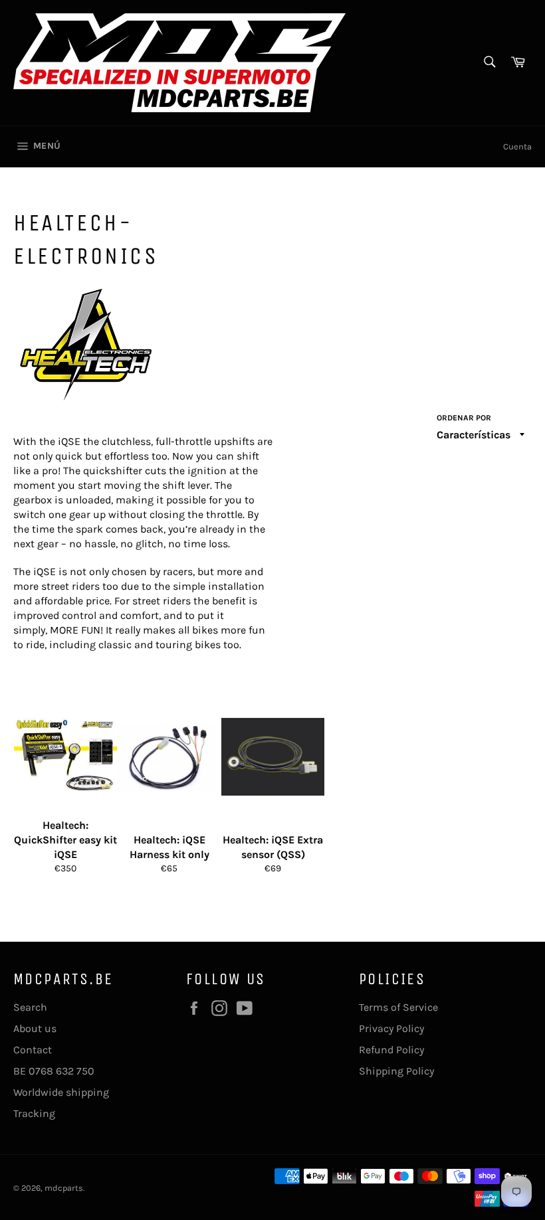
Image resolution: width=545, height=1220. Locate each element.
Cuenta (517, 146)
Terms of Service (398, 1007)
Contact (32, 1049)
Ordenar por (464, 417)
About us (34, 1028)
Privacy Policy (391, 1028)
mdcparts (64, 1188)
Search (30, 1007)
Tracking (34, 1113)
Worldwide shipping (61, 1092)
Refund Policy (391, 1049)
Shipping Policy (396, 1071)
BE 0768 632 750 (53, 1071)
